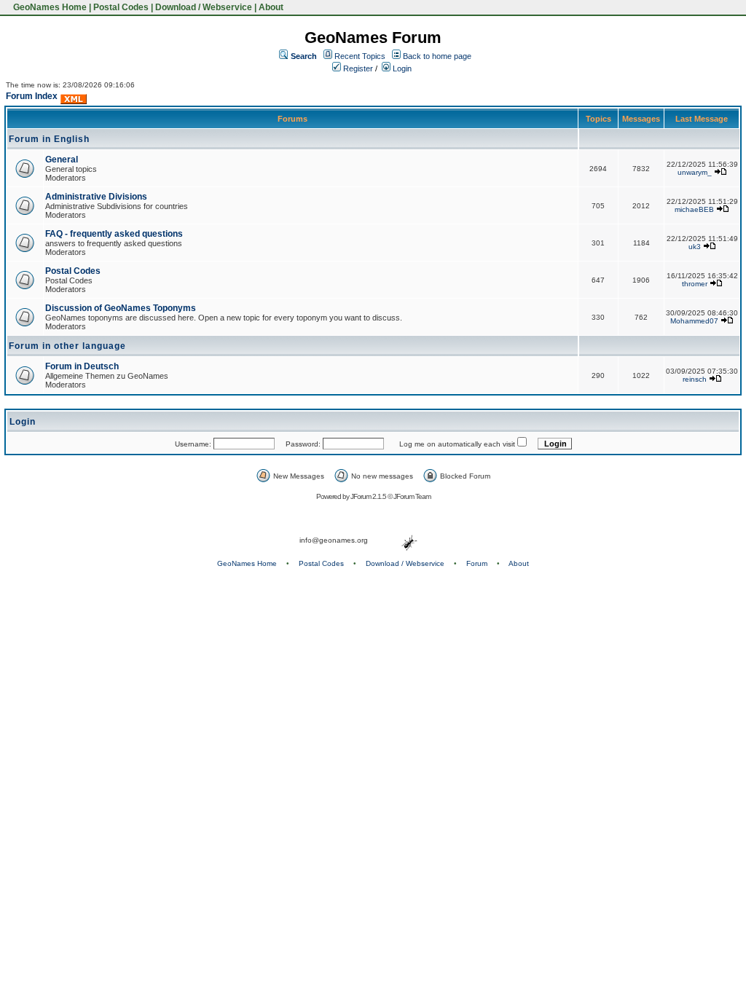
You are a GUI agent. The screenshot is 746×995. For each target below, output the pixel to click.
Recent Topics (359, 56)
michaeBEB (694, 209)
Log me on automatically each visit (457, 444)
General (61, 159)
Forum (476, 563)
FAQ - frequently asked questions (114, 234)
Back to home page (437, 56)
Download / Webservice (203, 7)
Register (357, 68)
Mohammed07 (694, 321)
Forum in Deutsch (82, 366)
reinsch (695, 379)
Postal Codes (121, 7)
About (271, 7)
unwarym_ (695, 172)
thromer (694, 284)
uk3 (694, 247)
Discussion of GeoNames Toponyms (120, 308)
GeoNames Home (49, 7)
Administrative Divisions (96, 197)
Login (401, 68)
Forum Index (32, 96)
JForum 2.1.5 (369, 496)
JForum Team (412, 496)
